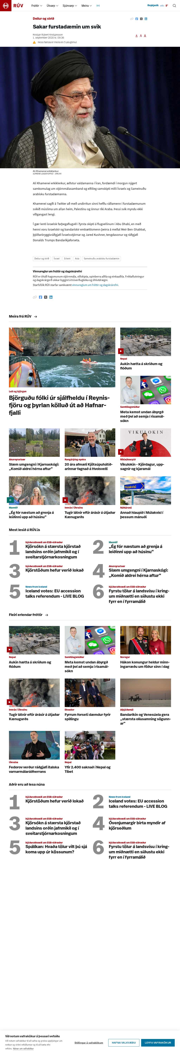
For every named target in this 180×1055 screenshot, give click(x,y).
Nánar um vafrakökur (23, 1048)
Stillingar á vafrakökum (89, 1042)
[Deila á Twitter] (141, 19)
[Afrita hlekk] (131, 19)
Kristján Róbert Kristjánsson (48, 35)
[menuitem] (41, 5)
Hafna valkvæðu (124, 1042)
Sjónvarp (68, 5)
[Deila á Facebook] (137, 19)
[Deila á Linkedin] (146, 19)
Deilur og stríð (43, 19)
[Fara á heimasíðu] (14, 5)
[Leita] (174, 6)
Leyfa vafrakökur (158, 1042)
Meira (85, 5)
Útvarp (51, 5)
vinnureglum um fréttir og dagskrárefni (95, 285)
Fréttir (35, 5)
